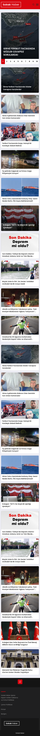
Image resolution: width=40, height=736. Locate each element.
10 (37, 61)
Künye (3, 709)
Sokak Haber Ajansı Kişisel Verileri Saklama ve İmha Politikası (9, 697)
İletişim (3, 714)
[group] (20, 38)
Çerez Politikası (6, 705)
